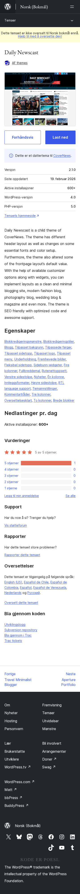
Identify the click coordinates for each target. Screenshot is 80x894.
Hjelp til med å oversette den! (40, 36)
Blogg (8, 347)
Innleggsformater (16, 383)
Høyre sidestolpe (44, 383)
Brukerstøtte (14, 751)
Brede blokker (63, 400)
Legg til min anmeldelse (21, 496)
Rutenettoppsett (54, 371)
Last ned (60, 137)
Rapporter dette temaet (22, 555)
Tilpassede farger (58, 347)
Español (26, 587)
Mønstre (49, 728)
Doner (49, 759)
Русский (33, 593)
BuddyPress (16, 805)
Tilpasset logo (44, 353)
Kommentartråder (17, 394)
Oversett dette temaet (21, 602)
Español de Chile (36, 582)
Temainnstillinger (44, 388)
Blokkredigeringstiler (58, 341)
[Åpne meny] (73, 6)
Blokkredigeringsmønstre (23, 341)
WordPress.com (19, 782)
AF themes (20, 63)
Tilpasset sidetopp (18, 353)
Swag (49, 767)
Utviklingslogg (14, 624)
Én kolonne (56, 377)
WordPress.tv (17, 767)
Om (7, 705)
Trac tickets (13, 641)
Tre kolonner (41, 394)
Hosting (10, 721)
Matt (10, 789)
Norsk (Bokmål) (28, 825)
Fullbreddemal (29, 371)
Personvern (13, 728)
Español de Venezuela (49, 587)
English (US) (13, 582)
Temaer (10, 20)
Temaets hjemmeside (20, 215)
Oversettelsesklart (18, 400)
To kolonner (42, 400)
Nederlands (13, 593)
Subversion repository (20, 630)
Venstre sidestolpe (18, 377)
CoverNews (62, 155)
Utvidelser (50, 721)
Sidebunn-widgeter (48, 365)
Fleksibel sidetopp (18, 365)
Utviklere (11, 759)
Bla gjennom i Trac (18, 635)
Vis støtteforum (15, 525)
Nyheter (40, 377)
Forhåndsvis (22, 137)
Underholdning (25, 359)
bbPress (13, 797)
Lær (7, 743)
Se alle (71, 496)
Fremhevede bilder (52, 359)
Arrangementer (54, 751)
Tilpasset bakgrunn (29, 347)
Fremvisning (52, 705)
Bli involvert (51, 743)
